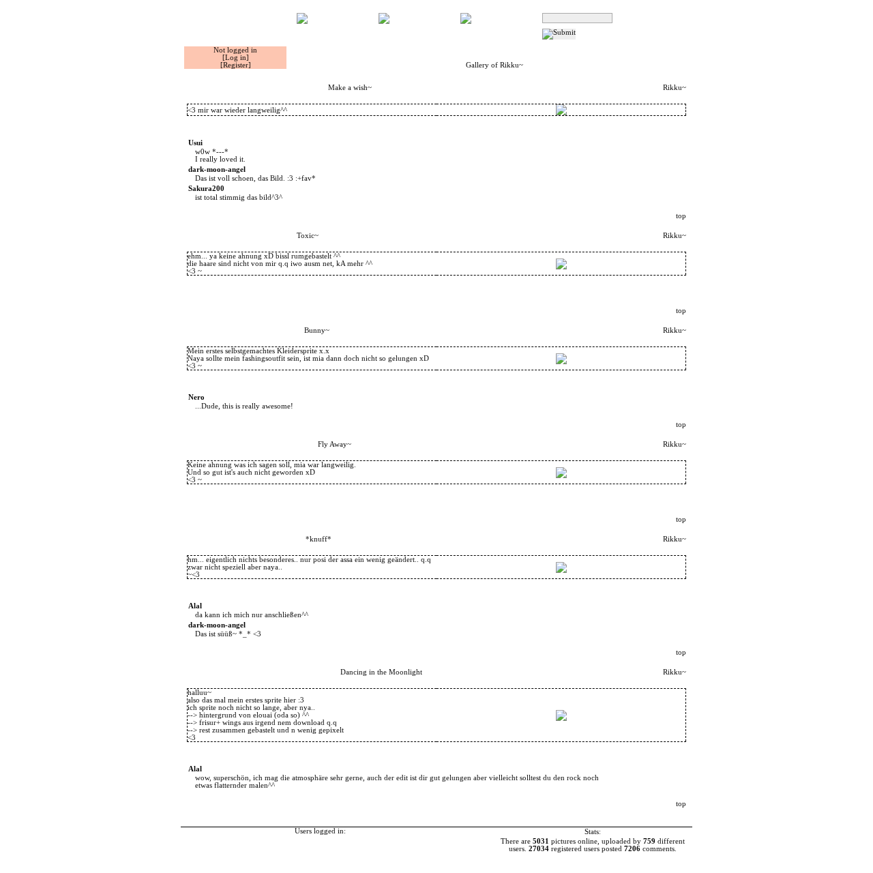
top (681, 216)
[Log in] (235, 57)
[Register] (235, 65)
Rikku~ (674, 87)
